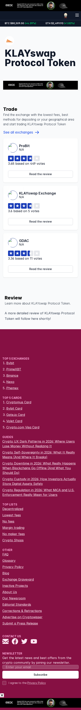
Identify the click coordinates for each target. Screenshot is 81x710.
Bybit (10, 363)
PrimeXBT (13, 369)
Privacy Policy (13, 567)
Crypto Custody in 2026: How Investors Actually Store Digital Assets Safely (39, 481)
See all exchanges (18, 132)
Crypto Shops (13, 540)
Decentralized (12, 509)
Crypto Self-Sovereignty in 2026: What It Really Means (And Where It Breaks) (38, 454)
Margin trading (13, 528)
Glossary (9, 561)
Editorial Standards (16, 604)
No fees (8, 521)
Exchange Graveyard (18, 579)
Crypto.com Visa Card (22, 427)
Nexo (10, 382)
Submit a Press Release (20, 623)
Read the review (40, 174)
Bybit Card (14, 408)
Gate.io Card (15, 415)
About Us (9, 592)
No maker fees (13, 534)
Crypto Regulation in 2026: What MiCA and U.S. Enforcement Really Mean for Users (38, 492)
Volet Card (14, 421)
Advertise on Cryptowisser (22, 617)
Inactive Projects (15, 586)
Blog (5, 573)
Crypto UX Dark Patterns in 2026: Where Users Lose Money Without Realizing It (38, 443)
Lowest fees (11, 515)
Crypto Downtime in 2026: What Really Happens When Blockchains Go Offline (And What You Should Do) (39, 468)
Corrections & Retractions (22, 611)
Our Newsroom (14, 598)
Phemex (12, 388)
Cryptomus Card (18, 402)
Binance (12, 375)
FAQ (5, 554)
